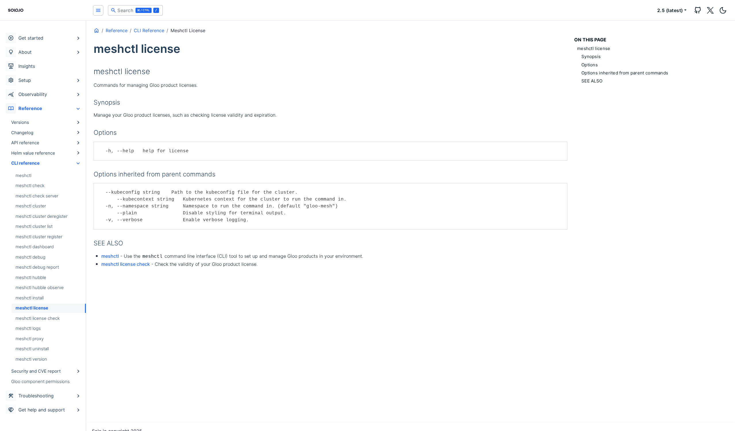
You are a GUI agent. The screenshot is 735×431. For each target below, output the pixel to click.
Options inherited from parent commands (624, 73)
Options (589, 65)
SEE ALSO (591, 81)
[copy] (560, 148)
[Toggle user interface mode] (723, 10)
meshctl (110, 256)
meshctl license (593, 48)
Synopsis (591, 56)
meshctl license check (125, 264)
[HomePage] (43, 10)
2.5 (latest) (670, 10)
